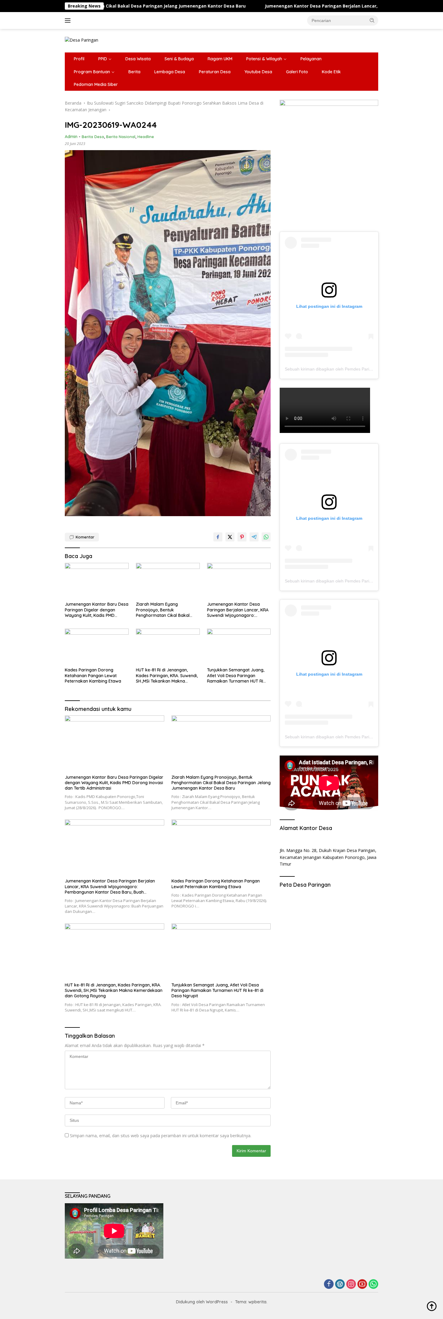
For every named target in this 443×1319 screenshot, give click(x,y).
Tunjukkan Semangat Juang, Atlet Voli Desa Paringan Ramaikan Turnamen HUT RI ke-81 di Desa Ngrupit (235, 675)
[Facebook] (329, 1284)
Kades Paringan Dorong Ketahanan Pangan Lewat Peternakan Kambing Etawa (93, 675)
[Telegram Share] (254, 536)
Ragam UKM (220, 59)
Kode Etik (331, 71)
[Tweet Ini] (229, 536)
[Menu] (69, 20)
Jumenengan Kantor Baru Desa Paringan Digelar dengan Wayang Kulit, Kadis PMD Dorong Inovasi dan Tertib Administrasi (96, 609)
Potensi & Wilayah (264, 59)
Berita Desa (93, 136)
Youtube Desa (258, 71)
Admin (71, 136)
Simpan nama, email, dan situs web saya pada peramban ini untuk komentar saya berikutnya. (160, 1135)
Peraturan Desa (215, 71)
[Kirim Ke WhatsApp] (266, 536)
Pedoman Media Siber (96, 84)
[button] (372, 20)
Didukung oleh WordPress (202, 1302)
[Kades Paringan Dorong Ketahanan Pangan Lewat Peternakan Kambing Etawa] (97, 646)
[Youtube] (362, 1284)
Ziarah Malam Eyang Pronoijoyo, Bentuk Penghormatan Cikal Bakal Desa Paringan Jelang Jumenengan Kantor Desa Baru (168, 609)
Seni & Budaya (179, 59)
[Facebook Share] (217, 536)
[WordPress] (340, 1284)
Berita (134, 71)
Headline (145, 136)
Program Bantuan (92, 71)
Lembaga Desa (169, 71)
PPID (102, 59)
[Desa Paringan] (81, 40)
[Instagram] (351, 1284)
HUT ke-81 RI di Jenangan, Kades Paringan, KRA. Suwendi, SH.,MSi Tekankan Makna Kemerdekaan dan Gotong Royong (167, 675)
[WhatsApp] (373, 1284)
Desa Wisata (138, 59)
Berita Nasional (120, 136)
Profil (79, 59)
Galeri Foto (297, 71)
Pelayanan (311, 59)
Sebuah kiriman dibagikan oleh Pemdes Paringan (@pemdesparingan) (352, 369)
